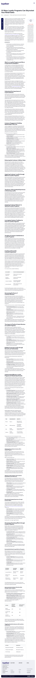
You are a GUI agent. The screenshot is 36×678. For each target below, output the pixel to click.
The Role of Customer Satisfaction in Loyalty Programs (31, 34)
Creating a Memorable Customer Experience (31, 35)
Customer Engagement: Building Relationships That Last (31, 26)
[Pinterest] (2, 25)
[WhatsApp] (2, 24)
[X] (2, 21)
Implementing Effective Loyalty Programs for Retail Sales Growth (31, 40)
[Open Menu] (34, 3)
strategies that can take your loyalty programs (12, 34)
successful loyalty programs (16, 86)
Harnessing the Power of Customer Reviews (31, 36)
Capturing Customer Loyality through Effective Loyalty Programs (31, 29)
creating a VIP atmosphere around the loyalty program (14, 506)
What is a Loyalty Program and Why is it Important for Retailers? (31, 24)
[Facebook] (2, 19)
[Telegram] (2, 27)
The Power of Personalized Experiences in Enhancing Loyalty (31, 30)
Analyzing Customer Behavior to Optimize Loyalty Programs (31, 31)
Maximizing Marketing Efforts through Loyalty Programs (31, 41)
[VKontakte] (2, 28)
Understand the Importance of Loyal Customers (31, 25)
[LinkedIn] (2, 22)
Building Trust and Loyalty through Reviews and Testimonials (31, 39)
